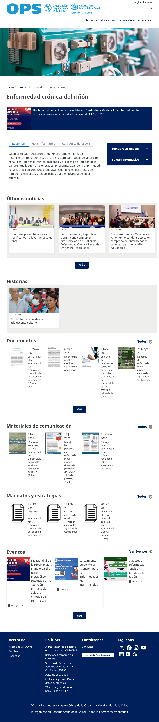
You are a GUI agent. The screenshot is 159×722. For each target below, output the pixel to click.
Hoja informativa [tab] (43, 143)
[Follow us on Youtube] (143, 648)
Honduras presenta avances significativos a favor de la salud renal (31, 237)
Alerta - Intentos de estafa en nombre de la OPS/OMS (61, 648)
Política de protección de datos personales (59, 681)
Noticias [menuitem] (128, 20)
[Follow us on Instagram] (136, 648)
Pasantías (14, 656)
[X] (121, 648)
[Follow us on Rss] (135, 655)
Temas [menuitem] (94, 20)
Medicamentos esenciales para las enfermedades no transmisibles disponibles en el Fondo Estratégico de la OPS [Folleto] (34, 458)
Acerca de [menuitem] (143, 20)
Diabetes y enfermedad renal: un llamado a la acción (136, 568)
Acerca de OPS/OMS (21, 646)
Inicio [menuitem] (86, 21)
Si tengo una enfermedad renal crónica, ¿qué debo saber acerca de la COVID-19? (107, 455)
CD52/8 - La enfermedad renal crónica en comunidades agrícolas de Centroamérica (70, 521)
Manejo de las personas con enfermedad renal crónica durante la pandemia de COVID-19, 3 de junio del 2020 (70, 461)
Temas (21, 87)
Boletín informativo (125, 159)
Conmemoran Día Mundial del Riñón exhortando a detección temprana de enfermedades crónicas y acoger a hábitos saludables (131, 240)
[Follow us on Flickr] (128, 655)
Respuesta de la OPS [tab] (76, 143)
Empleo (13, 651)
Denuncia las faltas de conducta (97, 655)
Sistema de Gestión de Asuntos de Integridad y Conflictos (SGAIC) (59, 666)
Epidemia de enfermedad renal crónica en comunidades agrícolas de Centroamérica (143, 368)
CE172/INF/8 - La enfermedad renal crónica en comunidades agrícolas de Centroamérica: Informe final (34, 371)
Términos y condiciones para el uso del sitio (59, 689)
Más (82, 265)
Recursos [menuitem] (114, 20)
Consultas (87, 646)
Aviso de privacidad (56, 674)
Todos (142, 341)
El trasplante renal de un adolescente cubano (26, 320)
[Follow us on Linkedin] (121, 655)
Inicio (10, 87)
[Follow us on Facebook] (129, 648)
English (138, 2)
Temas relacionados (125, 148)
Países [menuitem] (103, 20)
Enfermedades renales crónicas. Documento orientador (70, 363)
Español (147, 2)
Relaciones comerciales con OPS (59, 656)
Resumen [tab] (18, 143)
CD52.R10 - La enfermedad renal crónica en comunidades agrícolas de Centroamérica (34, 523)
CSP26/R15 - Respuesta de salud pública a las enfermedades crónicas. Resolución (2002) (107, 525)
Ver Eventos (138, 551)
